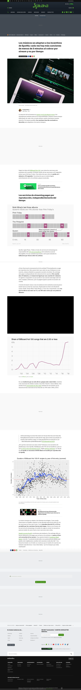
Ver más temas (11, 644)
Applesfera (10, 667)
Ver (41, 582)
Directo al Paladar (40, 664)
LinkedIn (65, 644)
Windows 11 (32, 640)
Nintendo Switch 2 (20, 34)
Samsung (21, 638)
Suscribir (61, 634)
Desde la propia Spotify (25, 533)
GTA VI (51, 34)
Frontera (58, 34)
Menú (10, 7)
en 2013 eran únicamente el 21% (30, 448)
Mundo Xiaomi (10, 671)
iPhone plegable (29, 625)
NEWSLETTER (50, 12)
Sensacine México (30, 679)
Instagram (69, 12)
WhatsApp (62, 12)
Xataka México (10, 679)
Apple (9, 638)
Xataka (40, 6)
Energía (20, 635)
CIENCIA (30, 12)
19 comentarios (24, 56)
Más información (49, 688)
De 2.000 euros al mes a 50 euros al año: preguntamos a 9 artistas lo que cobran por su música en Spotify (49, 513)
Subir (70, 658)
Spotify (41, 550)
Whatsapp (63, 34)
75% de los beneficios (35, 252)
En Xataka (39, 184)
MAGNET (43, 12)
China (9, 640)
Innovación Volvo (42, 15)
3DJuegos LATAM (20, 679)
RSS (61, 644)
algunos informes (50, 448)
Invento (46, 34)
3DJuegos (19, 664)
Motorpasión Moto (50, 665)
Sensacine (29, 664)
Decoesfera (58, 665)
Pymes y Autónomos (68, 666)
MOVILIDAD (36, 12)
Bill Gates (27, 34)
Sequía (31, 34)
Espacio (32, 633)
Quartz (31, 376)
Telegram (66, 12)
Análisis (20, 633)
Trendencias (58, 664)
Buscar (71, 654)
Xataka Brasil (10, 680)
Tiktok (64, 12)
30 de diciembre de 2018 (48, 441)
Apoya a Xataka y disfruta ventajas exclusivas (61, 648)
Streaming (25, 550)
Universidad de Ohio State (33, 385)
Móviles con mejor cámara (49, 625)
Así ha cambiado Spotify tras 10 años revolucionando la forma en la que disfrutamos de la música (49, 187)
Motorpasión (49, 664)
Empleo (20, 640)
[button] (26, 109)
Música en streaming (33, 550)
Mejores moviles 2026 (20, 625)
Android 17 (36, 625)
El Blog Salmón (68, 664)
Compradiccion (59, 667)
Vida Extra (19, 665)
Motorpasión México (49, 680)
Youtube (71, 12)
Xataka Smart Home (10, 670)
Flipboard (32, 56)
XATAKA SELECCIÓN (21, 12)
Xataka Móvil (10, 665)
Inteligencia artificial (34, 638)
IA (54, 34)
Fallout (36, 34)
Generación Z (41, 34)
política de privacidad (58, 637)
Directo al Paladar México (40, 680)
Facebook (28, 56)
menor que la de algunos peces (45, 114)
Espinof (28, 665)
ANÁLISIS (13, 12)
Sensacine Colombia (29, 681)
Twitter (73, 12)
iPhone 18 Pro (58, 625)
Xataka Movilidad (33, 635)
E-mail (34, 56)
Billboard (24, 376)
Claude (40, 625)
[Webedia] (11, 658)
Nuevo (70, 7)
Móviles (9, 635)
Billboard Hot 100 (35, 170)
